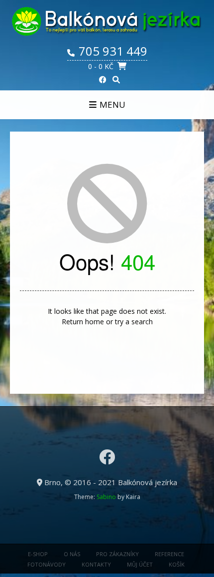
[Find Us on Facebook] (103, 79)
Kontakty (96, 564)
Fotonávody (46, 564)
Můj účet (140, 564)
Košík (177, 564)
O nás (72, 554)
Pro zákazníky (117, 554)
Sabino (106, 497)
